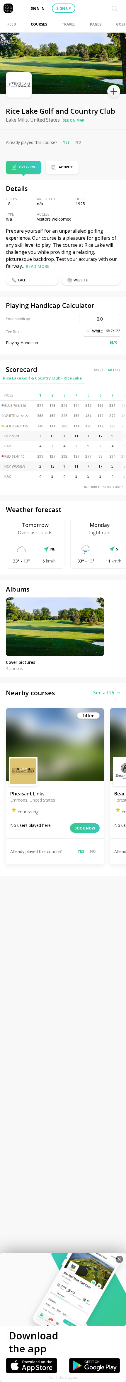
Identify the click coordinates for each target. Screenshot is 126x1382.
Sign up (63, 8)
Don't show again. (63, 1377)
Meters (114, 370)
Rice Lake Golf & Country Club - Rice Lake (42, 378)
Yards (98, 370)
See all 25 (103, 692)
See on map (73, 120)
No (78, 142)
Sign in (38, 8)
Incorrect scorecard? (103, 487)
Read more (38, 266)
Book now (84, 828)
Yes (66, 142)
